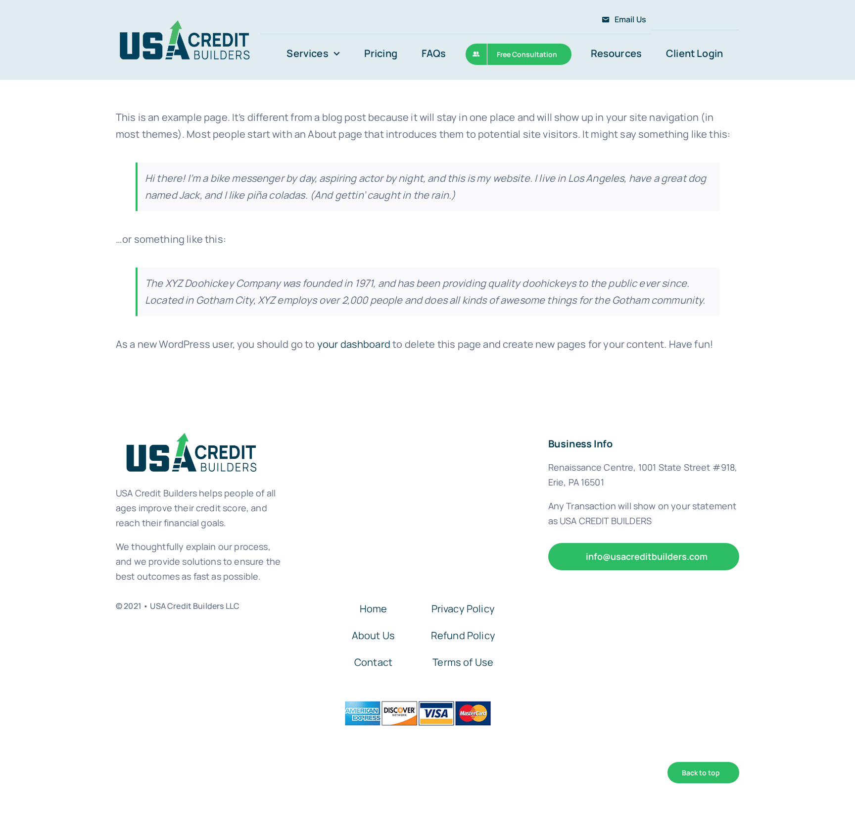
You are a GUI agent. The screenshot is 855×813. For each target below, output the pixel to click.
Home (373, 608)
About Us (373, 635)
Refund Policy (463, 635)
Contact (373, 662)
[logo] (184, 22)
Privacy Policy (463, 608)
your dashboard (353, 344)
